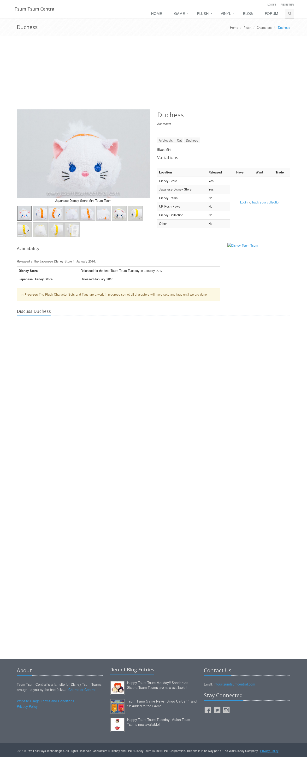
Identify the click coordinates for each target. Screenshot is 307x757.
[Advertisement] (153, 74)
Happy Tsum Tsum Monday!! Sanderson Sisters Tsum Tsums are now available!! (157, 685)
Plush (203, 13)
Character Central (81, 689)
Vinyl (226, 13)
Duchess (192, 140)
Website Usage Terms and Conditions (45, 700)
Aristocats (166, 140)
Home (156, 13)
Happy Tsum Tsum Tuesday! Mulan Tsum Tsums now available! (158, 722)
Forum (271, 13)
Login (271, 4)
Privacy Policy (27, 706)
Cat (179, 140)
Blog (248, 13)
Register (287, 4)
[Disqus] (153, 387)
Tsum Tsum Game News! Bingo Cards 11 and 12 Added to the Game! (162, 703)
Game (179, 13)
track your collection (266, 202)
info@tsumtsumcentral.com (234, 684)
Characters (264, 27)
